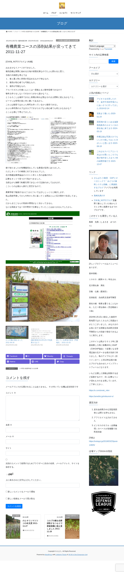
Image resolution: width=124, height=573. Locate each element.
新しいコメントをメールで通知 (21, 492)
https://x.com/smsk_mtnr (99, 390)
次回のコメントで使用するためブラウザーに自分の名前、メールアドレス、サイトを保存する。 (42, 465)
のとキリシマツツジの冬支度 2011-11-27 (30, 523)
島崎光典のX (99, 196)
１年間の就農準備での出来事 (68, 40)
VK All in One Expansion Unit (77, 555)
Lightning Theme (61, 555)
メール (10, 436)
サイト (9, 448)
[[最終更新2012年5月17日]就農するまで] (42, 332)
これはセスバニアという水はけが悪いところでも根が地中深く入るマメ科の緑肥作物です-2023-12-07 (107, 157)
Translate (108, 49)
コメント (11, 393)
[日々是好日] (13, 523)
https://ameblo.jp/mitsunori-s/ (101, 396)
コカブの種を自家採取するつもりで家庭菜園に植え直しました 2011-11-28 (54, 526)
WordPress (48, 555)
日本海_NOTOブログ (103, 200)
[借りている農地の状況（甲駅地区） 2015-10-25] (67, 332)
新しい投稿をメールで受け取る (21, 499)
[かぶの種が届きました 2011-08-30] (17, 332)
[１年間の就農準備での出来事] (72, 523)
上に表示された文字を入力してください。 (24, 480)
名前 (9, 425)
